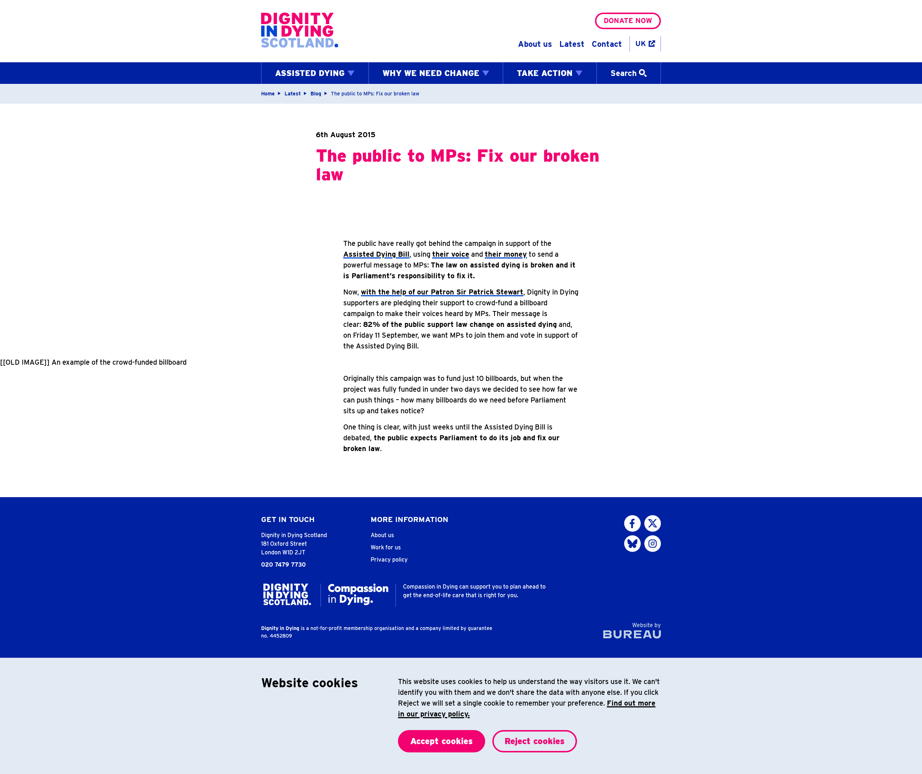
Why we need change (430, 73)
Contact (607, 44)
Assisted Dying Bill (376, 254)
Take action (545, 73)
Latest (572, 44)
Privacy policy (389, 559)
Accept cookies (441, 741)
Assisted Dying (310, 73)
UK (640, 43)
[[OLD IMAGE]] (25, 362)
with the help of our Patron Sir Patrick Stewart (442, 292)
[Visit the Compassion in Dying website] (358, 594)
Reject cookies (535, 741)
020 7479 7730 (283, 564)
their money (506, 254)
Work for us (386, 547)
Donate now (628, 20)
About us (535, 44)
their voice (450, 254)
